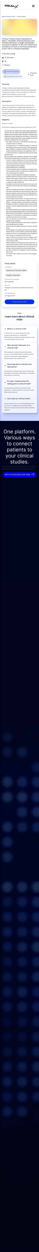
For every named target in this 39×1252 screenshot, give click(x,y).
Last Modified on (10, 293)
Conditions (8, 267)
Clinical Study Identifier (12, 279)
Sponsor (7, 285)
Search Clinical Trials (8, 16)
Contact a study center (19, 302)
